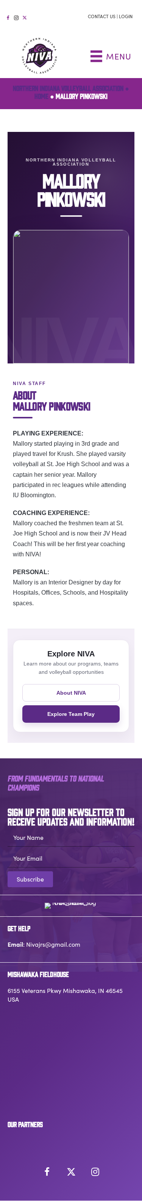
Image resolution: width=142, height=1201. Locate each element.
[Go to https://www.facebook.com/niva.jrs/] (8, 17)
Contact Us (101, 16)
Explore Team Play (71, 714)
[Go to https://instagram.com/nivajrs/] (16, 17)
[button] (30, 879)
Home (41, 96)
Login (126, 16)
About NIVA (71, 693)
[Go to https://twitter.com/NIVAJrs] (24, 17)
